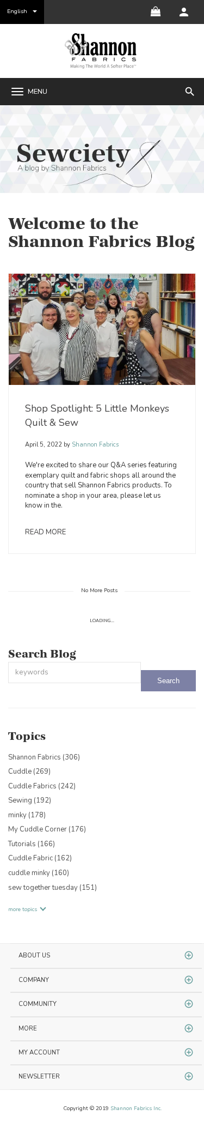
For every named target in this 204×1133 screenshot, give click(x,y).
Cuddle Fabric (40, 858)
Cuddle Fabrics (42, 786)
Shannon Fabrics (94, 445)
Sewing (29, 800)
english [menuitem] (17, 11)
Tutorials (31, 844)
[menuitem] (184, 12)
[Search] (168, 680)
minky (27, 815)
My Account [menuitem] (39, 1052)
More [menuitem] (27, 1028)
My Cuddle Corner (47, 829)
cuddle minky (38, 873)
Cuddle (29, 771)
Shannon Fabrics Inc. (136, 1108)
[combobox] (74, 672)
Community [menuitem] (37, 1004)
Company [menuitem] (33, 980)
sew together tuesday (52, 888)
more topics (22, 909)
